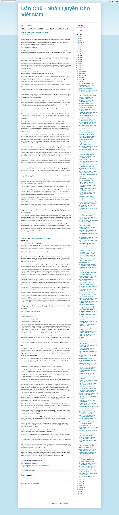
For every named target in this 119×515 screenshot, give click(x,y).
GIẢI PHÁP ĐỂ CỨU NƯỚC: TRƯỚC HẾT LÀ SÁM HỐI (88, 290)
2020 (79, 49)
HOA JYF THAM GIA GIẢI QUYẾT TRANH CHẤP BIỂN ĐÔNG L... (87, 416)
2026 (79, 36)
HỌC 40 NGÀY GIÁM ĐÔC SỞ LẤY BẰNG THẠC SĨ (87, 183)
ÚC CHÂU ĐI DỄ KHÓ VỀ (85, 425)
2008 (79, 494)
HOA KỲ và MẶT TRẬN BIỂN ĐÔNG (87, 200)
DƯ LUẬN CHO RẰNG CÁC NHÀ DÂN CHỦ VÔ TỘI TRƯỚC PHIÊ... (88, 444)
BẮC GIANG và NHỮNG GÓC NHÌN (87, 340)
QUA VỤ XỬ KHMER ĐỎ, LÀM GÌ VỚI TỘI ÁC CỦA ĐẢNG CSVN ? (88, 332)
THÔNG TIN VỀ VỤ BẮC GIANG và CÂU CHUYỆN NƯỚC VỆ (87, 438)
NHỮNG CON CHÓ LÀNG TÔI (86, 159)
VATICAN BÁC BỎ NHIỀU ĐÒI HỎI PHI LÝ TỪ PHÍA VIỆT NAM (88, 147)
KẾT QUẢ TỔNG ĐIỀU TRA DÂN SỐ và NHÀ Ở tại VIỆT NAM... (88, 143)
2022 (79, 45)
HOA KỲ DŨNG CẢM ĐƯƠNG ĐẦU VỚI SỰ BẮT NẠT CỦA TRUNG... (87, 387)
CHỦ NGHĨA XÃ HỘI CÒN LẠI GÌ (86, 178)
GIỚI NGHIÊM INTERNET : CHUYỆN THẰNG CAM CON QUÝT (87, 249)
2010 (79, 69)
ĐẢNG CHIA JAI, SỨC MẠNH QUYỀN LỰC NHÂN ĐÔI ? (88, 162)
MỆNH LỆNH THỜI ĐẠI (84, 456)
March (80, 485)
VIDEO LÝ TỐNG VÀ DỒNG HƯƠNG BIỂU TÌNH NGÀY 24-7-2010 (87, 450)
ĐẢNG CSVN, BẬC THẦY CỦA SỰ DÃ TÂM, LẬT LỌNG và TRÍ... (88, 335)
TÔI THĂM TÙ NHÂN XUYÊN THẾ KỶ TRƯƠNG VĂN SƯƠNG (88, 464)
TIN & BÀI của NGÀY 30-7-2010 (86, 180)
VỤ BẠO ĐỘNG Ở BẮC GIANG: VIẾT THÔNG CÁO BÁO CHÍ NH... (87, 458)
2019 (79, 51)
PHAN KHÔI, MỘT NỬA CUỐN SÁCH (88, 247)
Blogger (66, 503)
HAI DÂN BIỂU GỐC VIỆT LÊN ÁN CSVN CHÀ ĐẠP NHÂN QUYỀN (87, 253)
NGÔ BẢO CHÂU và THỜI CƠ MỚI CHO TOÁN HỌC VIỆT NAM (87, 434)
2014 (79, 61)
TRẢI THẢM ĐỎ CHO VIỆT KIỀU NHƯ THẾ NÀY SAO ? (88, 328)
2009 (79, 492)
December (81, 71)
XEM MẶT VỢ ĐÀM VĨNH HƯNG (86, 447)
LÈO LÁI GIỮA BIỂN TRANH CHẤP (87, 212)
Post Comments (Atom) (33, 483)
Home (46, 481)
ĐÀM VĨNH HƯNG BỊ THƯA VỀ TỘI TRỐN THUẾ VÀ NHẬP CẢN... (87, 453)
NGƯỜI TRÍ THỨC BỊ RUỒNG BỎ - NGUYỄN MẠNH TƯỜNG (87, 259)
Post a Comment (27, 478)
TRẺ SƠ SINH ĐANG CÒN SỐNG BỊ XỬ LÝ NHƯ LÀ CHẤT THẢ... (88, 221)
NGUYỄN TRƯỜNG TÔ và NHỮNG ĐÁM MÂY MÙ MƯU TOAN (87, 123)
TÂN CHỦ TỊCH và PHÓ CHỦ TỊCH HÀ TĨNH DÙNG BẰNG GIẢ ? (88, 280)
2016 (79, 57)
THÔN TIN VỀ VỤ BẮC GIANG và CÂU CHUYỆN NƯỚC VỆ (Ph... (88, 364)
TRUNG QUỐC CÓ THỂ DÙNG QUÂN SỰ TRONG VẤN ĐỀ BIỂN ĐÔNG (88, 203)
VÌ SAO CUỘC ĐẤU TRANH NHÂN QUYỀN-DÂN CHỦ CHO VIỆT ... (87, 413)
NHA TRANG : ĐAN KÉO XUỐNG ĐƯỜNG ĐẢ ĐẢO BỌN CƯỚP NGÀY (87, 193)
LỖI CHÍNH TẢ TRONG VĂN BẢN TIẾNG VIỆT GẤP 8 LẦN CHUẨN (87, 265)
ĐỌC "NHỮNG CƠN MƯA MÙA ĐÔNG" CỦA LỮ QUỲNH (86, 244)
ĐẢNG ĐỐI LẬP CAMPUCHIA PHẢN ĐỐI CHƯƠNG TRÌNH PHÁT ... (87, 137)
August (81, 79)
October (81, 75)
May (80, 481)
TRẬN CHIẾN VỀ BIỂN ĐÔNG (86, 88)
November (81, 73)
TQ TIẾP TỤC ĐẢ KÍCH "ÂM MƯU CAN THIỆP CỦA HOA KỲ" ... (88, 302)
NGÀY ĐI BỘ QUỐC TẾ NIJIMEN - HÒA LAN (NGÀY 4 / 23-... (88, 234)
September (82, 77)
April (80, 483)
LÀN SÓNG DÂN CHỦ (84, 262)
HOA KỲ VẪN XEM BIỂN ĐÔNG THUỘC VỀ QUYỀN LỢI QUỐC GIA (88, 197)
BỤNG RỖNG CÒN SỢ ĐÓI (85, 274)
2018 (79, 53)
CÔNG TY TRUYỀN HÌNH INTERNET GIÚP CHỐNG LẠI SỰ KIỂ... (87, 218)
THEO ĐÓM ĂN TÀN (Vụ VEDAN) (87, 134)
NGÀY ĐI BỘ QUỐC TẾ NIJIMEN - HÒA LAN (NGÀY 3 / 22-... (88, 231)
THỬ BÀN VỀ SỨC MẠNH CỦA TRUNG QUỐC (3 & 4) (86, 101)
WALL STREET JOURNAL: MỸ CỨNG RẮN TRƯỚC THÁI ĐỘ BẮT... (88, 299)
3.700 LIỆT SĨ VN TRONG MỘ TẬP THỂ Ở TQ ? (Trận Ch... (88, 474)
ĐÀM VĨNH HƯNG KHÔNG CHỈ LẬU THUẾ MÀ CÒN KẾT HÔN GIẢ (87, 189)
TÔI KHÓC (81, 337)
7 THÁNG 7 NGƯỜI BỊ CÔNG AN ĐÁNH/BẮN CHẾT (87, 349)
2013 (79, 63)
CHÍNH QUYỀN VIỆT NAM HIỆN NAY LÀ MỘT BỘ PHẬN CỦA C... (88, 131)
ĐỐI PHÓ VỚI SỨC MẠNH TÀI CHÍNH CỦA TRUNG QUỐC (88, 224)
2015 (79, 59)
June (80, 479)
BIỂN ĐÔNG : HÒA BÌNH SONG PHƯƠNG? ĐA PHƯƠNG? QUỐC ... (88, 305)
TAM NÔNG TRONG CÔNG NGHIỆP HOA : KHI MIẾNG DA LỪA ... (87, 368)
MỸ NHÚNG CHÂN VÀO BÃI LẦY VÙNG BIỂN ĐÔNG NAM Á (87, 309)
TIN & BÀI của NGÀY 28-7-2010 (86, 410)
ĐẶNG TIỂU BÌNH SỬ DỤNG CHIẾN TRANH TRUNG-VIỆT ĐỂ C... (87, 384)
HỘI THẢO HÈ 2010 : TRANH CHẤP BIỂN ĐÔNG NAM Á (87, 404)
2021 (79, 47)
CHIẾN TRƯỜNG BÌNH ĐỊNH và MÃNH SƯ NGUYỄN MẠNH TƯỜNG (88, 407)
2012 (79, 65)
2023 (79, 42)
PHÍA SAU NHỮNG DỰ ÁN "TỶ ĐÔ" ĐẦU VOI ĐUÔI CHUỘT (87, 126)
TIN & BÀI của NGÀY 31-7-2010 (86, 83)
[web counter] (80, 26)
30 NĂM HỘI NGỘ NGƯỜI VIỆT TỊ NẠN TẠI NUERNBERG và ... (88, 238)
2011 (79, 67)
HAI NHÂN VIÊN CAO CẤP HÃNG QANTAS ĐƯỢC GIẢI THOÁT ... (87, 256)
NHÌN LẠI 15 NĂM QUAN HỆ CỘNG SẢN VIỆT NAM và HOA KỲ (87, 295)
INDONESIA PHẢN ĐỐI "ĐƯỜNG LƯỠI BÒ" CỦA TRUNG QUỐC (88, 394)
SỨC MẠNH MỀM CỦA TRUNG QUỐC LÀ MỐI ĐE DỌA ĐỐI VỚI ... (88, 214)
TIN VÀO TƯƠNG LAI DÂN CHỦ (86, 461)
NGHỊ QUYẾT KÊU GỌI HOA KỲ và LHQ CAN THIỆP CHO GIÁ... (87, 153)
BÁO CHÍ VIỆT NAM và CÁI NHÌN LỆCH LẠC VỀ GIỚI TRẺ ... (87, 283)
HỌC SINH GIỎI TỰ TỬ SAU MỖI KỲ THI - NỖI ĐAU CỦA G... (87, 325)
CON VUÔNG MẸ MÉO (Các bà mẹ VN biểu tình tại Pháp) (88, 116)
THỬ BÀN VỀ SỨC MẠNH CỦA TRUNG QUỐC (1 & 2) (86, 98)
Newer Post (24, 481)
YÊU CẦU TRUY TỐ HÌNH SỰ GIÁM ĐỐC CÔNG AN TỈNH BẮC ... (87, 172)
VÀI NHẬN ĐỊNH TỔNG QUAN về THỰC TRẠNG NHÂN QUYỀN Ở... (87, 120)
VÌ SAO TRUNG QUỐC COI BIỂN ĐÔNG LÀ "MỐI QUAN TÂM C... (88, 422)
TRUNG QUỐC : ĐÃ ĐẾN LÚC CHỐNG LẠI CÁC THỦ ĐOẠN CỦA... (88, 91)
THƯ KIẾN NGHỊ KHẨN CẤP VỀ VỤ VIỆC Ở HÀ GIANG (87, 470)
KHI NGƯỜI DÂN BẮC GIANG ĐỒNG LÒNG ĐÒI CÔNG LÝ (88, 431)
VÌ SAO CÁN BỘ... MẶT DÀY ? (86, 358)
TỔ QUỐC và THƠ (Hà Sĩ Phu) (86, 129)
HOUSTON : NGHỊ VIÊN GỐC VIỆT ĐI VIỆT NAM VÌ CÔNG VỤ (88, 150)
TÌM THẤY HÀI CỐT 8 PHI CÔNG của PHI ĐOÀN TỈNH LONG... (87, 106)
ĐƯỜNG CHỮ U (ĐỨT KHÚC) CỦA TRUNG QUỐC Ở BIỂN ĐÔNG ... (87, 391)
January (81, 489)
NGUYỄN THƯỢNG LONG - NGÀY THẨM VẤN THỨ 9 (87, 157)
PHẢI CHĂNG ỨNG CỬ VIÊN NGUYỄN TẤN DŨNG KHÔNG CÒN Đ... (88, 165)
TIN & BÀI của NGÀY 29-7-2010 (86, 293)
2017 (79, 55)
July (80, 81)
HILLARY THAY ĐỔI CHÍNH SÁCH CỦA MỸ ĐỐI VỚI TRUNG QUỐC (87, 94)
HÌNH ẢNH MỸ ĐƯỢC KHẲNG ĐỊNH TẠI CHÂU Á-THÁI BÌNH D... (87, 419)
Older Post (67, 481)
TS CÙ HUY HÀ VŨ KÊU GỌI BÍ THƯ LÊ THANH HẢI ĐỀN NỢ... (87, 467)
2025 (79, 38)
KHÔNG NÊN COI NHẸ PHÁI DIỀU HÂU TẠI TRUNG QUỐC (87, 86)
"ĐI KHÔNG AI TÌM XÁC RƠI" (86, 104)
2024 (79, 40)
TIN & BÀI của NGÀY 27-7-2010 (86, 476)
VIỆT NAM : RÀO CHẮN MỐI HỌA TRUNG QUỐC (87, 206)
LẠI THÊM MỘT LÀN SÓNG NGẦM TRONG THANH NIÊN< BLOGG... (87, 271)
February (81, 487)
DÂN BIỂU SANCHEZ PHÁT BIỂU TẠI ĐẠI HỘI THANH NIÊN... (88, 113)
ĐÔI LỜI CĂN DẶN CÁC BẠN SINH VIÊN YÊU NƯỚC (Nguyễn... (87, 277)
